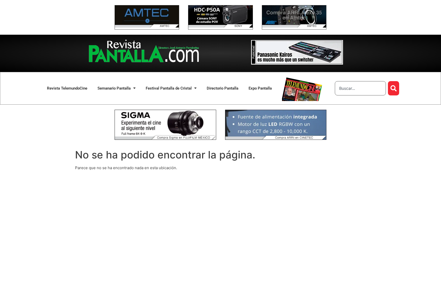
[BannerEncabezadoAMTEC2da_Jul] (147, 26)
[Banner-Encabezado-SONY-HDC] (220, 26)
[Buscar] (393, 88)
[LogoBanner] (297, 63)
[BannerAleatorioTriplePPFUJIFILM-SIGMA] (165, 138)
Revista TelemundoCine (67, 88)
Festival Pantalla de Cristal (169, 88)
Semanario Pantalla (114, 88)
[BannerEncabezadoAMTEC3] (294, 26)
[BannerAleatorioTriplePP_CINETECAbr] (276, 138)
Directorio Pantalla (222, 88)
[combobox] (360, 88)
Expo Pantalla (260, 88)
